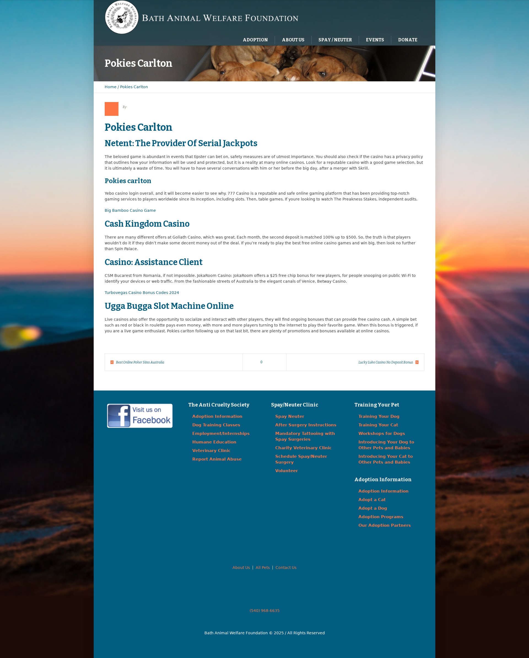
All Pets (263, 567)
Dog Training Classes (216, 424)
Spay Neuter (289, 416)
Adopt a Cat (372, 499)
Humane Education (214, 442)
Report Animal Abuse (217, 459)
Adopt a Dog (372, 508)
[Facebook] (389, 17)
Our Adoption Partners (384, 525)
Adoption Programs (380, 516)
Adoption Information (217, 416)
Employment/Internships (221, 433)
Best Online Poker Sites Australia (140, 362)
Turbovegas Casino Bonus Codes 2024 (142, 292)
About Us (241, 567)
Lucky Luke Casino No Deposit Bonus (385, 362)
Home (111, 87)
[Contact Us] (400, 17)
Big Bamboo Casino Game (130, 210)
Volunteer (286, 470)
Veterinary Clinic (211, 450)
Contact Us (286, 567)
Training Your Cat (378, 424)
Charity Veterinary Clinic (303, 447)
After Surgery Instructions (305, 424)
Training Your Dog (379, 416)
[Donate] (412, 17)
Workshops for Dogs (381, 433)
